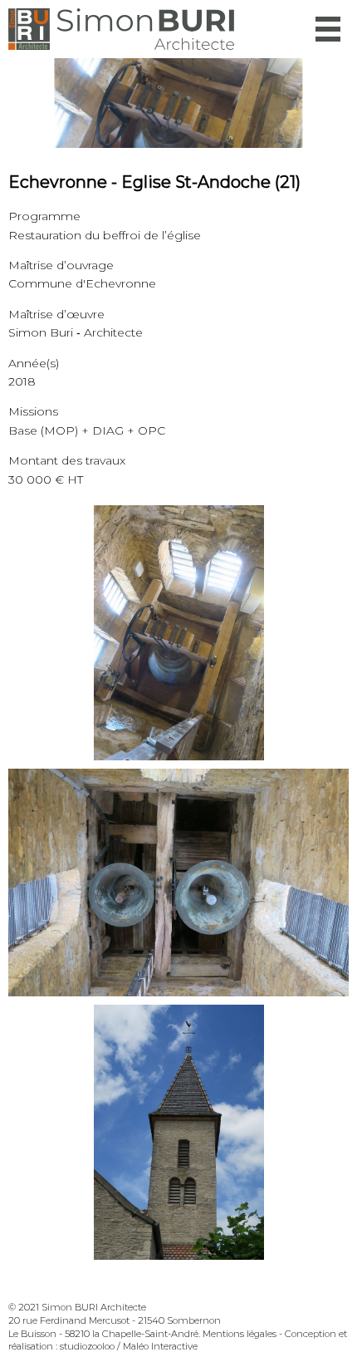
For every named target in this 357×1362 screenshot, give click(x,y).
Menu (327, 29)
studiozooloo (87, 1346)
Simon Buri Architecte (121, 29)
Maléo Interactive (160, 1346)
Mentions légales (239, 1334)
